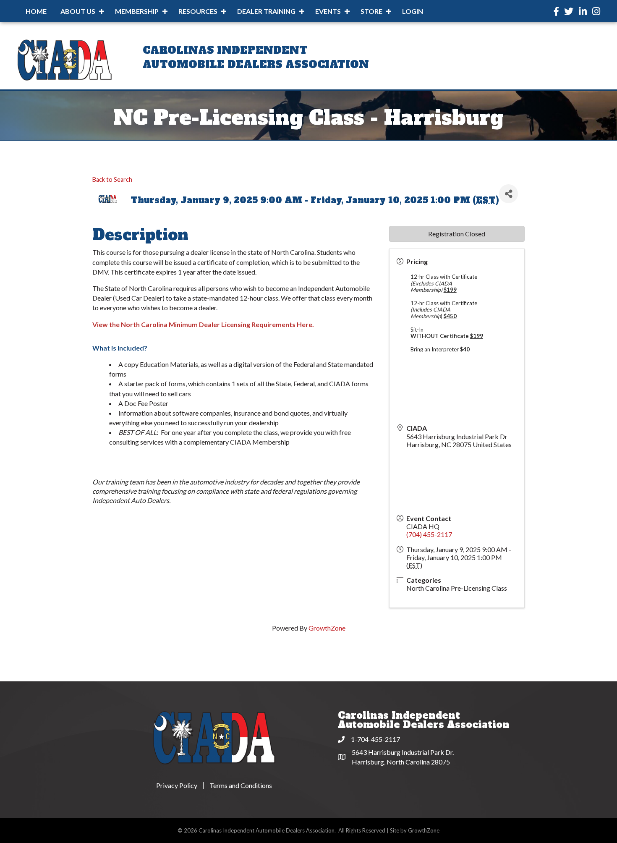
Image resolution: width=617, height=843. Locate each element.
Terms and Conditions (240, 785)
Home (36, 11)
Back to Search (112, 179)
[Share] (508, 193)
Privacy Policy (176, 785)
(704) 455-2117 (429, 534)
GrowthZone (326, 628)
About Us (77, 11)
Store (371, 11)
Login (412, 11)
